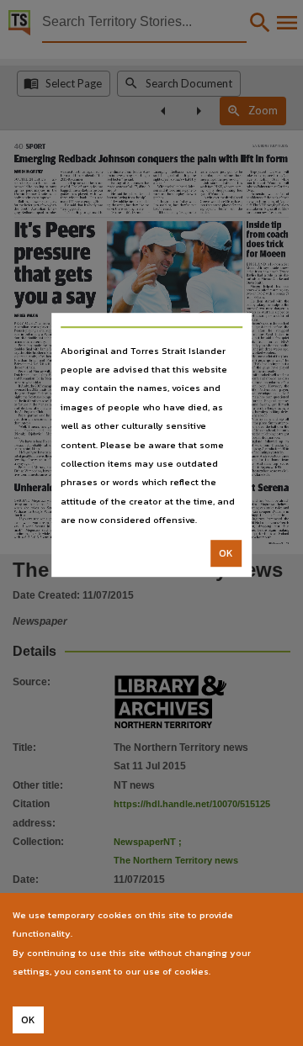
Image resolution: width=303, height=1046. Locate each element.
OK (226, 553)
